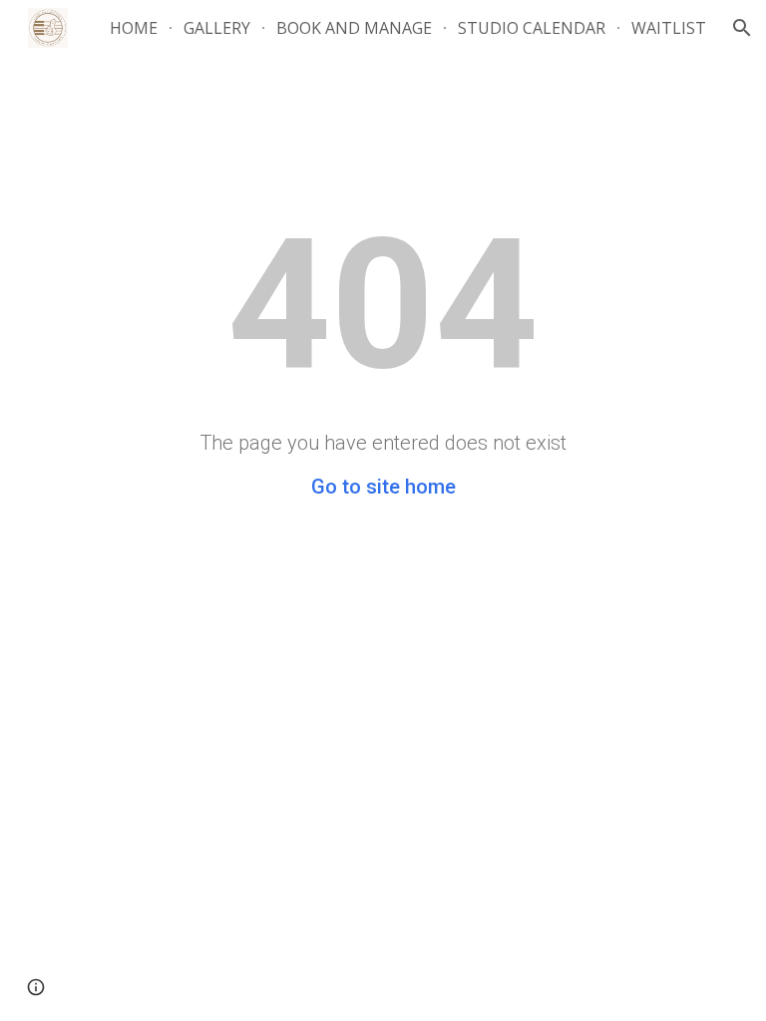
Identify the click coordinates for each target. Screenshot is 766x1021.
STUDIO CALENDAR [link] (531, 28)
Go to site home (383, 487)
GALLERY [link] (217, 28)
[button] (742, 28)
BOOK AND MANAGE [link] (354, 28)
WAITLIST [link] (668, 28)
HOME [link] (134, 28)
